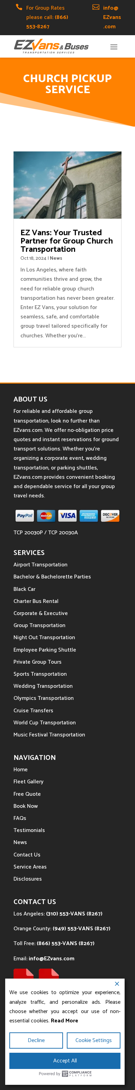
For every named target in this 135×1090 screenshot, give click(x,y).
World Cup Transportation (45, 722)
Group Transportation (39, 625)
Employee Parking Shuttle (45, 650)
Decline (36, 1040)
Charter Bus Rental (36, 601)
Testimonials (29, 830)
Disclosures (28, 879)
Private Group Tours (38, 662)
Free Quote (27, 794)
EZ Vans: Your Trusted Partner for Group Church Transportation (66, 241)
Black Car (24, 589)
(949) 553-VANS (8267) (81, 928)
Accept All (65, 1061)
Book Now (26, 806)
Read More (64, 1020)
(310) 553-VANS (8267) (74, 914)
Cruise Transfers (33, 710)
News (56, 258)
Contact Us (27, 855)
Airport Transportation (41, 564)
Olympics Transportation (44, 698)
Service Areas (30, 867)
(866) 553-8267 (47, 22)
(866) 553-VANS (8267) (65, 943)
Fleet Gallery (29, 781)
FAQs (20, 818)
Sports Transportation (40, 674)
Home (21, 769)
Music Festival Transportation (49, 735)
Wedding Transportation (43, 686)
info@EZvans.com (112, 17)
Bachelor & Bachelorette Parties (52, 577)
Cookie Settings (93, 1040)
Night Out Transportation (44, 637)
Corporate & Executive (41, 613)
